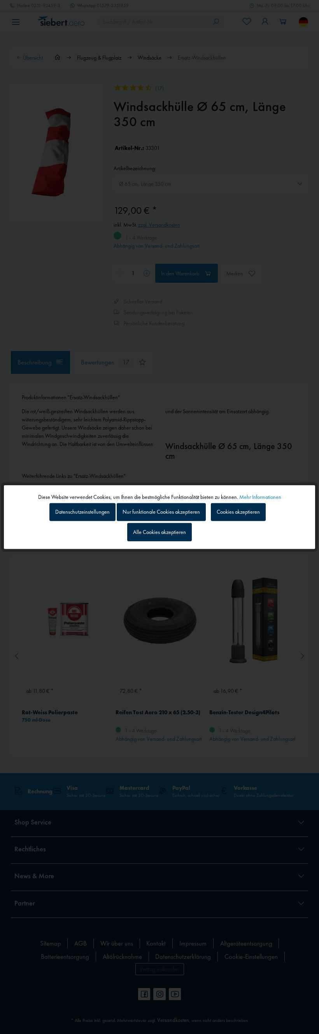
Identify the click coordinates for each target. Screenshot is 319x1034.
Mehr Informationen (260, 496)
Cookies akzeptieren (238, 511)
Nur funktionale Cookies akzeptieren (161, 511)
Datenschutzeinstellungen (82, 511)
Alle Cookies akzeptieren (159, 531)
